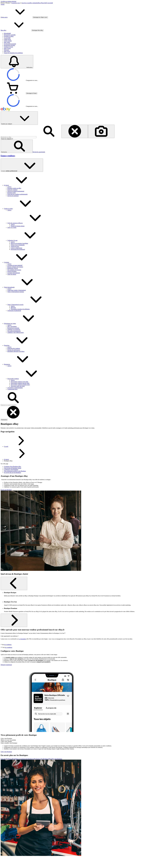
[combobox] (18, 137)
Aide (45, 3)
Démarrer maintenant (6, 664)
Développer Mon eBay (37, 30)
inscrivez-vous (25, 3)
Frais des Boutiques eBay (7, 759)
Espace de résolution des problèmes (13, 53)
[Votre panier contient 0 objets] (13, 93)
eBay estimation (33, 3)
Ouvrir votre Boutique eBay (43, 759)
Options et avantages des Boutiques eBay (25, 759)
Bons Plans (41, 3)
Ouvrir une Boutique (6, 489)
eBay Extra (7, 51)
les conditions (7, 644)
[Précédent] (14, 583)
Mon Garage (7, 48)
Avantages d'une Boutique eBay (12, 466)
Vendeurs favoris (8, 47)
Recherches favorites (9, 45)
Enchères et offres (9, 36)
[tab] (80, 738)
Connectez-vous (15, 3)
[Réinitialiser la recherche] (74, 131)
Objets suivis (7, 39)
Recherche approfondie (39, 152)
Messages (6, 50)
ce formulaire (22, 639)
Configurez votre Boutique (11, 469)
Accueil (6, 446)
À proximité (49, 3)
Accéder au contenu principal (8, 1)
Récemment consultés (10, 35)
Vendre (2, 4)
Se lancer (6, 459)
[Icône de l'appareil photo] (101, 131)
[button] (17, 146)
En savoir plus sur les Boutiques (12, 472)
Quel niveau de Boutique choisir (12, 468)
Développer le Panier (31, 93)
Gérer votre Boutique (6, 751)
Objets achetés (8, 41)
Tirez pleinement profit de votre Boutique (15, 471)
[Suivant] (14, 620)
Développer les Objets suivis (40, 17)
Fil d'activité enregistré (10, 44)
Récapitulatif (7, 33)
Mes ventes (7, 42)
